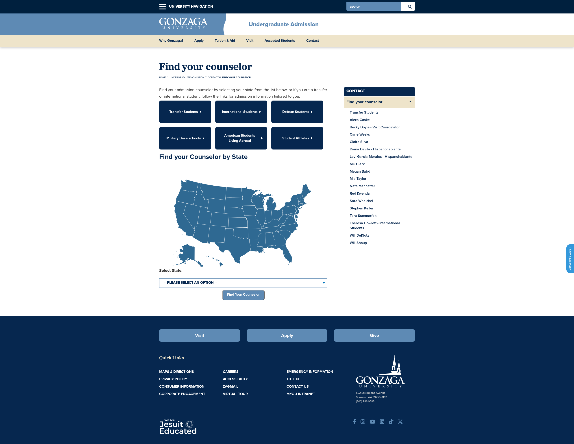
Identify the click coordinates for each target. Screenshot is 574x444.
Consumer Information (181, 386)
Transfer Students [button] (183, 111)
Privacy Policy (173, 379)
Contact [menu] (312, 40)
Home (162, 77)
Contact (213, 77)
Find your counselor (364, 102)
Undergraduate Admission (284, 24)
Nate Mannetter (362, 186)
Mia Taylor (358, 178)
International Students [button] (240, 111)
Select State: (171, 270)
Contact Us (298, 386)
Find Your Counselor (243, 294)
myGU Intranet (301, 393)
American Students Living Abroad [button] (239, 138)
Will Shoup (358, 242)
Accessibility (235, 379)
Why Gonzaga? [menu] (171, 40)
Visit (199, 335)
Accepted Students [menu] (280, 40)
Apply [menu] (199, 40)
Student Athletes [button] (295, 138)
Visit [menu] (249, 40)
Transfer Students (364, 112)
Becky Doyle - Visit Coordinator (375, 127)
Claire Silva (359, 141)
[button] (162, 7)
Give (374, 335)
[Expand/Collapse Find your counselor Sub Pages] (410, 102)
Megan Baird (360, 171)
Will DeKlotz (359, 235)
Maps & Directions (176, 371)
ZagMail (230, 386)
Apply (287, 335)
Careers (231, 371)
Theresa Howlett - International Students (375, 225)
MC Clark (357, 164)
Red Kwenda (360, 193)
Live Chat (570, 258)
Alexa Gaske (360, 119)
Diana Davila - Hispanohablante (375, 149)
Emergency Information (310, 371)
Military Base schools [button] (183, 138)
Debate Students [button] (295, 111)
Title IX (293, 379)
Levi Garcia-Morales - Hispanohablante (381, 156)
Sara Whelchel (361, 200)
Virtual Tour (235, 393)
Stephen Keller (362, 208)
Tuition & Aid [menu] (225, 40)
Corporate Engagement (182, 393)
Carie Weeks (360, 134)
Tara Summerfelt (363, 215)
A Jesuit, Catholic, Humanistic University (197, 426)
